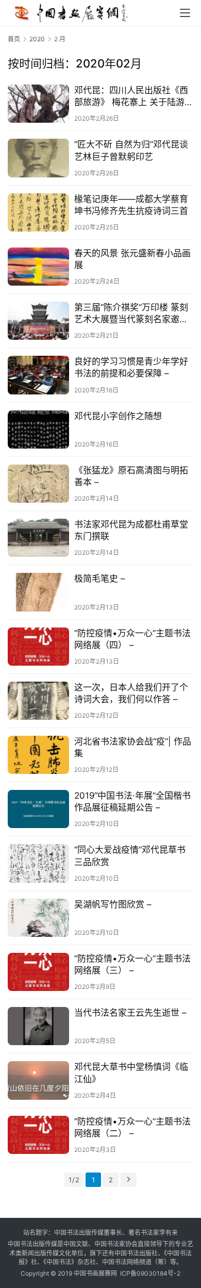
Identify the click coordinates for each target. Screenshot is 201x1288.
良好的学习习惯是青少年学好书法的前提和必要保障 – (131, 367)
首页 (14, 39)
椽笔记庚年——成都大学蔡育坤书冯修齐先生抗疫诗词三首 (131, 205)
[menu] (185, 13)
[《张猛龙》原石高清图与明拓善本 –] (38, 484)
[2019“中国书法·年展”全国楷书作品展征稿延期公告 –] (38, 809)
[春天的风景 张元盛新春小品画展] (38, 266)
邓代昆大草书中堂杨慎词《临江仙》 (131, 1073)
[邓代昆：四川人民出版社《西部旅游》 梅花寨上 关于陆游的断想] (38, 104)
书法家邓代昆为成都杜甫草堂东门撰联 (131, 530)
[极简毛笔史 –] (38, 592)
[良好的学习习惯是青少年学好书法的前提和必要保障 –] (38, 375)
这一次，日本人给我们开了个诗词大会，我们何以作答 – (131, 693)
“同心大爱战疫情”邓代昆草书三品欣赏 (130, 856)
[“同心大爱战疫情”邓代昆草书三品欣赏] (38, 863)
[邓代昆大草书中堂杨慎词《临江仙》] (38, 1080)
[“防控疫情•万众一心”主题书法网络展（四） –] (38, 647)
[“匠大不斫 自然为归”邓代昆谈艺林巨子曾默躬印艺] (38, 158)
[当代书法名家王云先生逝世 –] (38, 1026)
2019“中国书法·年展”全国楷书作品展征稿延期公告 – (132, 801)
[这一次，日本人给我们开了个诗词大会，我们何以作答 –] (38, 701)
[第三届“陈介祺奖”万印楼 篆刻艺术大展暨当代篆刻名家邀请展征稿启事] (38, 321)
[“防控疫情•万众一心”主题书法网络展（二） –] (38, 1135)
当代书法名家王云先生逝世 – (130, 1013)
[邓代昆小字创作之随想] (38, 429)
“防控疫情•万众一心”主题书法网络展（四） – (132, 639)
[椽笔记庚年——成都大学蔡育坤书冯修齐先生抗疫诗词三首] (38, 212)
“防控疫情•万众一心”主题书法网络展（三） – (132, 964)
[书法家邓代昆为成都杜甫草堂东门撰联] (38, 538)
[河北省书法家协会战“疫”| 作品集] (38, 755)
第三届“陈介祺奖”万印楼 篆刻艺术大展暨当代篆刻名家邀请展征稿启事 (131, 313)
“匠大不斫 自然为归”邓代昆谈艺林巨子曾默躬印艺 (131, 150)
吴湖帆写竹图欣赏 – (113, 904)
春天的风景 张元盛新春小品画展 (132, 259)
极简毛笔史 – (99, 578)
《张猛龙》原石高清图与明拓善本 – (131, 476)
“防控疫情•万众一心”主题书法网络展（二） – (132, 1127)
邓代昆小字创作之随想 (118, 416)
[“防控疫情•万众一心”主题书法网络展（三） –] (38, 972)
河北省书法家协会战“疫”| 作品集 (132, 747)
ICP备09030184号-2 (150, 1273)
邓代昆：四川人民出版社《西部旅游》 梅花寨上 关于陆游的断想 (133, 96)
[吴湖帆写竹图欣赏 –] (38, 918)
